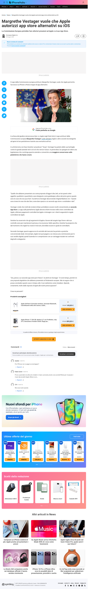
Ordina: (65, 347)
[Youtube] (71, 585)
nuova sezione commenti (18, 45)
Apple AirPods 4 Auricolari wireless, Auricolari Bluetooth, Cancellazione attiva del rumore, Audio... (38, 304)
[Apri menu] (26, 2)
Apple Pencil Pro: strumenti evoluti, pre (38, 453)
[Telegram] (79, 585)
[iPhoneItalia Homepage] (17, 2)
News (8, 15)
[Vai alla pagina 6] (45, 464)
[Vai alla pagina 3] (40, 464)
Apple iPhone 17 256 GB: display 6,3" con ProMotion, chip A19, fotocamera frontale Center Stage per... (39, 320)
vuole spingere (46, 139)
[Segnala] (23, 367)
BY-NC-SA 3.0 (30, 585)
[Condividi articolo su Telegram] (4, 102)
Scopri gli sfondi (13, 417)
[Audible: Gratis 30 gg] (24, 445)
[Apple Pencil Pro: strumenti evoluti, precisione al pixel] (38, 445)
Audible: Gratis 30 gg (24, 452)
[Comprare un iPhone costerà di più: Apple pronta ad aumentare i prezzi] (16, 528)
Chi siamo (60, 583)
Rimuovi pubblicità (44, 75)
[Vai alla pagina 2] (39, 464)
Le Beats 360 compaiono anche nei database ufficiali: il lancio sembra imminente (16, 571)
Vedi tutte (76, 436)
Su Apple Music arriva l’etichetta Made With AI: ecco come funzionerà (43, 542)
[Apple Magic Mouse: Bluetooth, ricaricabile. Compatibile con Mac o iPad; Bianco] (65, 445)
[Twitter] (68, 585)
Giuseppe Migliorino (12, 35)
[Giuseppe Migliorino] (3, 36)
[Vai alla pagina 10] (51, 464)
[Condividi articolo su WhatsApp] (4, 109)
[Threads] (76, 585)
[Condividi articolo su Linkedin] (4, 96)
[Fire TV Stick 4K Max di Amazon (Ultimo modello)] (51, 445)
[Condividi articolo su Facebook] (4, 83)
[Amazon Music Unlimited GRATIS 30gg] (10, 445)
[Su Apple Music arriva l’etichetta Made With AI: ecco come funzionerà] (44, 528)
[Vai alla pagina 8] (48, 464)
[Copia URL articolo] (4, 115)
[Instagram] (74, 585)
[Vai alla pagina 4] (42, 464)
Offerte (65, 7)
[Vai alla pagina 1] (37, 464)
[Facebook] (65, 585)
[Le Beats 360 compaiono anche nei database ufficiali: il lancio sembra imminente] (16, 558)
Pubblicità (83, 583)
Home (3, 15)
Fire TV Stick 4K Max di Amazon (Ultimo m (51, 453)
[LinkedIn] (82, 585)
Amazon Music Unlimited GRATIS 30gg (10, 453)
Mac (17, 7)
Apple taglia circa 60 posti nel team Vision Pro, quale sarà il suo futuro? (72, 542)
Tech (58, 7)
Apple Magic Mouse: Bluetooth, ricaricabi (66, 453)
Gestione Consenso (40, 585)
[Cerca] (7, 2)
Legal (72, 583)
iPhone (4, 7)
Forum (52, 7)
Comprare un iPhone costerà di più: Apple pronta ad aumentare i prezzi (15, 542)
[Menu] (4, 2)
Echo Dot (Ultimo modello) (79, 452)
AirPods (24, 7)
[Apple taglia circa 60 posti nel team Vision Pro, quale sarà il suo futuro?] (72, 528)
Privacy (77, 583)
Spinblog (25, 583)
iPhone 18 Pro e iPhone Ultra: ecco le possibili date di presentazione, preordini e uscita (43, 571)
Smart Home (43, 7)
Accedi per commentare (67, 354)
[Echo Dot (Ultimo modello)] (79, 445)
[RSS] (85, 585)
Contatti (67, 583)
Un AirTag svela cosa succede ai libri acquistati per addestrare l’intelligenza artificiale (72, 571)
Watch (33, 7)
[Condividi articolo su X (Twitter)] (4, 89)
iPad (11, 7)
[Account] (83, 2)
